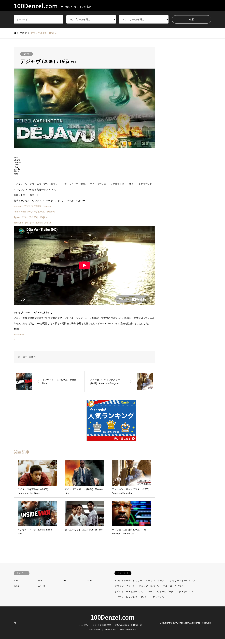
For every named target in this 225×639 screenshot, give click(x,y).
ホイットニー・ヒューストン (129, 591)
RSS (15, 622)
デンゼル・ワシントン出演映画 (95, 625)
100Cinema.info (128, 629)
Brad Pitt (137, 625)
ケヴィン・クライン (124, 586)
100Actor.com (122, 625)
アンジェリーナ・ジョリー (128, 580)
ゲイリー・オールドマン (182, 580)
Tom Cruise (110, 629)
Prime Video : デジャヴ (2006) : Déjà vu (34, 211)
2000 (26, 54)
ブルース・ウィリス (173, 586)
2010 (16, 586)
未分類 (41, 586)
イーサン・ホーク (155, 580)
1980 (40, 580)
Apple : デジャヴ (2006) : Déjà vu (31, 217)
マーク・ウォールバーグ (160, 591)
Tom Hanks (94, 629)
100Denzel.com (112, 617)
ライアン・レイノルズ (126, 597)
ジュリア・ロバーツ (149, 586)
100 (16, 580)
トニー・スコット (29, 357)
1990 (64, 580)
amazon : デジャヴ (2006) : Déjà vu (32, 206)
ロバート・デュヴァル (152, 597)
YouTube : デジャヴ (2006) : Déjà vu (33, 222)
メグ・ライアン (185, 591)
